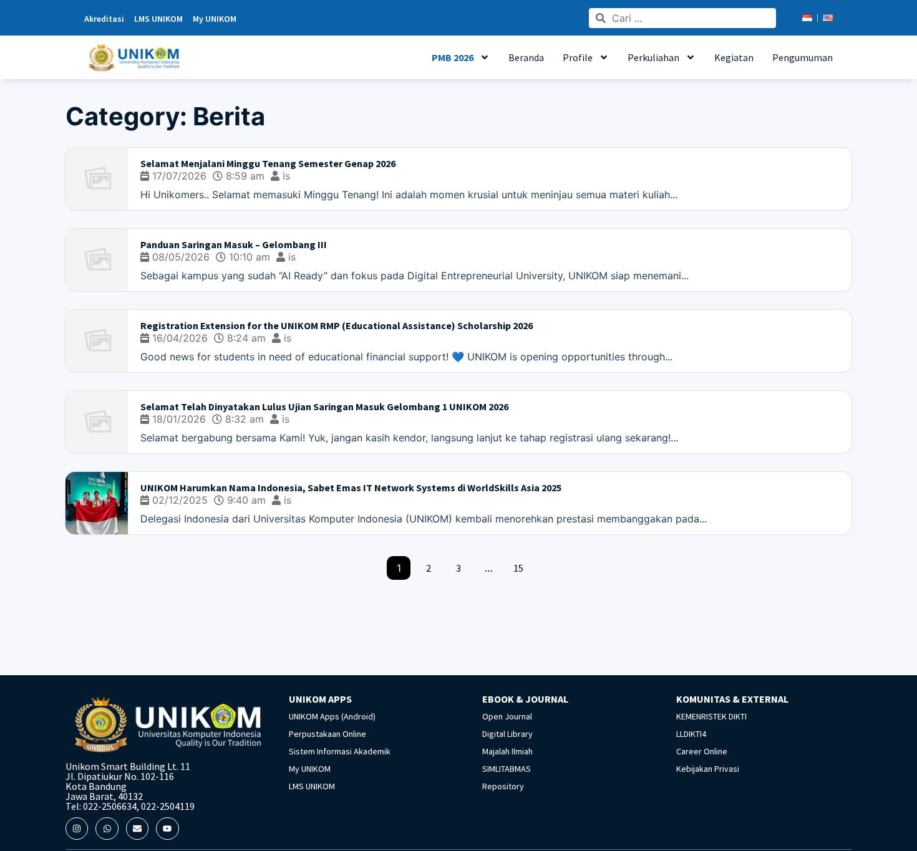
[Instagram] (77, 828)
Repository (503, 786)
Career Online (701, 751)
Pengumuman (802, 57)
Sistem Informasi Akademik (340, 751)
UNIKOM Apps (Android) (332, 716)
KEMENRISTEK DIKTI (711, 716)
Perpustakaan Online (327, 733)
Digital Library (507, 733)
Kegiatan (734, 57)
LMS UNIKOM (312, 786)
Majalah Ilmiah (507, 751)
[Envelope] (137, 828)
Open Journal (507, 716)
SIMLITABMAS (506, 768)
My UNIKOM (310, 768)
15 (518, 568)
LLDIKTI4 (691, 733)
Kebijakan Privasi (707, 768)
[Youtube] (167, 828)
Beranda (526, 57)
